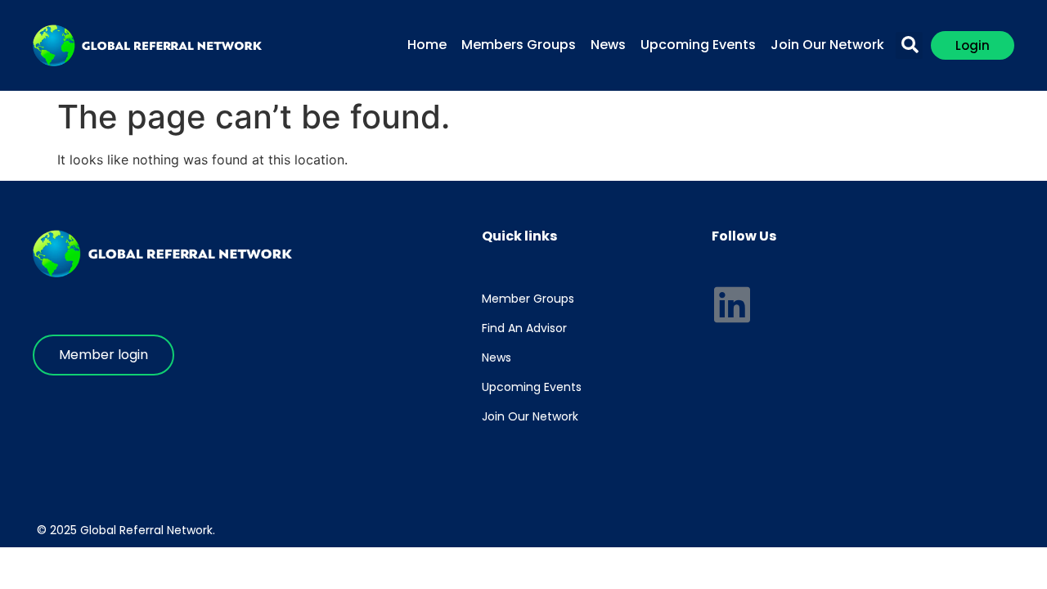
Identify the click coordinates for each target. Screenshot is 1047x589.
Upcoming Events (698, 44)
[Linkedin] (732, 304)
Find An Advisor (524, 328)
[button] (909, 45)
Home (427, 44)
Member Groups (528, 298)
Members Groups (518, 44)
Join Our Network (827, 44)
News (608, 44)
